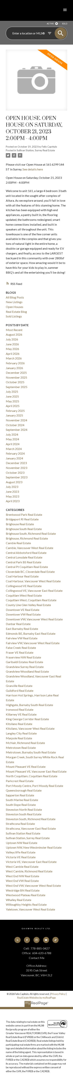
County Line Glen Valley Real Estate (28, 605)
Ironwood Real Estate (19, 709)
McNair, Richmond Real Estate (25, 743)
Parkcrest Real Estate (20, 781)
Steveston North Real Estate (24, 809)
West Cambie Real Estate (22, 866)
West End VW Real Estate (22, 880)
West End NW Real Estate (22, 876)
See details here (32, 169)
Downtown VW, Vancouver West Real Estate (34, 619)
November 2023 (16, 467)
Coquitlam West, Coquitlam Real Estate (31, 600)
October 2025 (15, 382)
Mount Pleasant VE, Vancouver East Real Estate (36, 771)
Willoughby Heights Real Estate (26, 904)
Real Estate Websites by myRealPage (36, 997)
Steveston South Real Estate (23, 814)
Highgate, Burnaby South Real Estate (29, 705)
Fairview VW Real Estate (21, 638)
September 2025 (16, 387)
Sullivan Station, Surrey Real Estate (36, 150)
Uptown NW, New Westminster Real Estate (34, 847)
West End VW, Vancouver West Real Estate (33, 885)
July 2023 (12, 486)
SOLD (64, 23)
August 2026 (14, 334)
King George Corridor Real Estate (27, 719)
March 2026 (14, 358)
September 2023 (16, 477)
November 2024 (16, 420)
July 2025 (12, 391)
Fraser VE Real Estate (19, 652)
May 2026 (12, 349)
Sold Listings (14, 316)
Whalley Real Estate (18, 900)
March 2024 (14, 449)
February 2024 (15, 453)
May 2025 (12, 401)
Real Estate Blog (16, 311)
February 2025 (15, 410)
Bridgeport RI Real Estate (22, 519)
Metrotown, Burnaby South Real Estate (31, 752)
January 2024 (14, 458)
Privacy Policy (58, 993)
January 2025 (14, 415)
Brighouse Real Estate (20, 524)
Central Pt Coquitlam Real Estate (27, 567)
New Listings (14, 302)
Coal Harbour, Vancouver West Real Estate (33, 581)
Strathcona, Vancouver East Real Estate (31, 828)
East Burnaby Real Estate (22, 628)
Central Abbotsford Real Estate (26, 552)
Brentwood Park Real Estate (24, 514)
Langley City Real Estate (21, 733)
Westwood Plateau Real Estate (25, 895)
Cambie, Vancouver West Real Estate (29, 548)
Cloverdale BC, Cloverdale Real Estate (30, 571)
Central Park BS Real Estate (23, 562)
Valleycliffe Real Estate (20, 852)
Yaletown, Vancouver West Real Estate (30, 909)
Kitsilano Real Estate (19, 724)
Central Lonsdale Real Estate (24, 557)
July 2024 (12, 434)
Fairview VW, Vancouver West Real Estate (33, 643)
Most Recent (14, 330)
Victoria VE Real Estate (21, 857)
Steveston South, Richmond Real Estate (30, 819)
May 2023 (12, 496)
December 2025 (16, 372)
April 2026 (12, 353)
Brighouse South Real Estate (24, 529)
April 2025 (12, 406)
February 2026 (15, 363)
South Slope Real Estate (21, 804)
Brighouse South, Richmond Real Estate (31, 533)
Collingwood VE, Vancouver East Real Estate (34, 590)
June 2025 (12, 396)
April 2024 (12, 444)
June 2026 (12, 344)
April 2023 (12, 501)
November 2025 (16, 377)
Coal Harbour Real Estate (22, 576)
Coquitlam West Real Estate (24, 595)
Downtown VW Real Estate (23, 614)
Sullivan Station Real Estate (23, 833)
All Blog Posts (15, 297)
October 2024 (15, 425)
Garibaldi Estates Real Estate (24, 662)
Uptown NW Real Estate (21, 843)
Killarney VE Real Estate (21, 714)
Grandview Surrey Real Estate (25, 667)
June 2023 (12, 491)
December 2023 (16, 463)
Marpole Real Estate (19, 738)
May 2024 (12, 439)
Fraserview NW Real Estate (23, 657)
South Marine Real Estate (22, 800)
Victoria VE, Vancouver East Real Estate (31, 861)
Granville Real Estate (19, 685)
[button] (17, 940)
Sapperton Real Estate (20, 795)
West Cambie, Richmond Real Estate (29, 871)
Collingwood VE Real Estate (24, 586)
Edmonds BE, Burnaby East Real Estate (30, 633)
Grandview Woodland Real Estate (27, 671)
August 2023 (14, 482)
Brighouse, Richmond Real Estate (27, 538)
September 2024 (16, 429)
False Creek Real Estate (21, 647)
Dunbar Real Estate (18, 624)
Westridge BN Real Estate (22, 890)
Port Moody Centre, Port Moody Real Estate (34, 785)
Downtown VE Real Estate (22, 609)
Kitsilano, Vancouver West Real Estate (30, 728)
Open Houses (14, 307)
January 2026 (14, 368)
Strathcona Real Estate (20, 823)
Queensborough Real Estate (24, 790)
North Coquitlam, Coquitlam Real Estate (31, 776)
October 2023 (15, 472)
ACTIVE (50, 23)
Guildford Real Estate (19, 690)
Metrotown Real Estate (21, 747)
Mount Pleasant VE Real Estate (25, 766)
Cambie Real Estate (18, 543)
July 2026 (12, 339)
